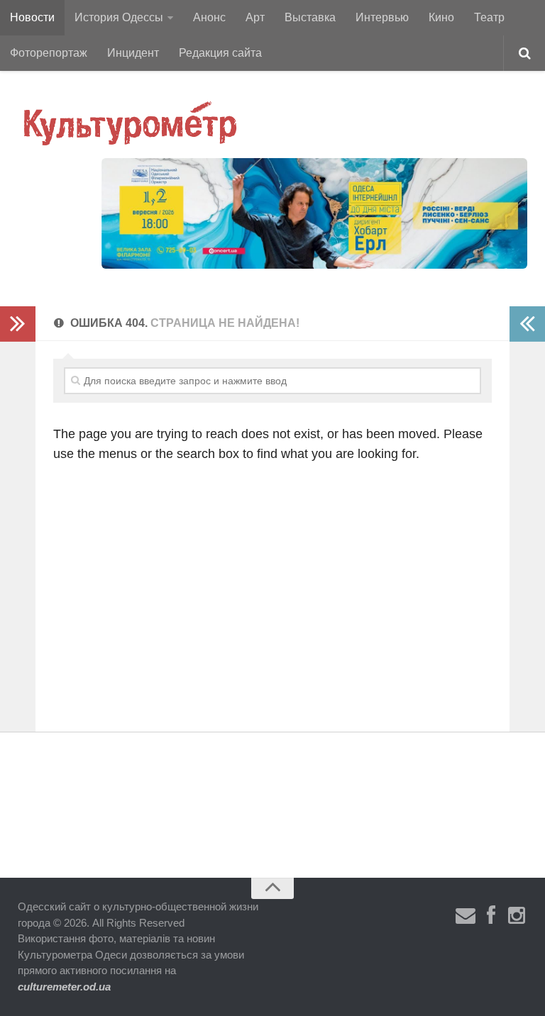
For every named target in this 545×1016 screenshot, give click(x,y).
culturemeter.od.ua (64, 987)
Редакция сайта (220, 53)
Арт (255, 17)
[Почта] (465, 916)
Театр (489, 17)
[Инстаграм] (517, 916)
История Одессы (119, 17)
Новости (32, 17)
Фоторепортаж (48, 53)
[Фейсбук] (491, 916)
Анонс (209, 17)
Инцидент (133, 53)
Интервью (382, 17)
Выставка (310, 17)
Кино (441, 17)
